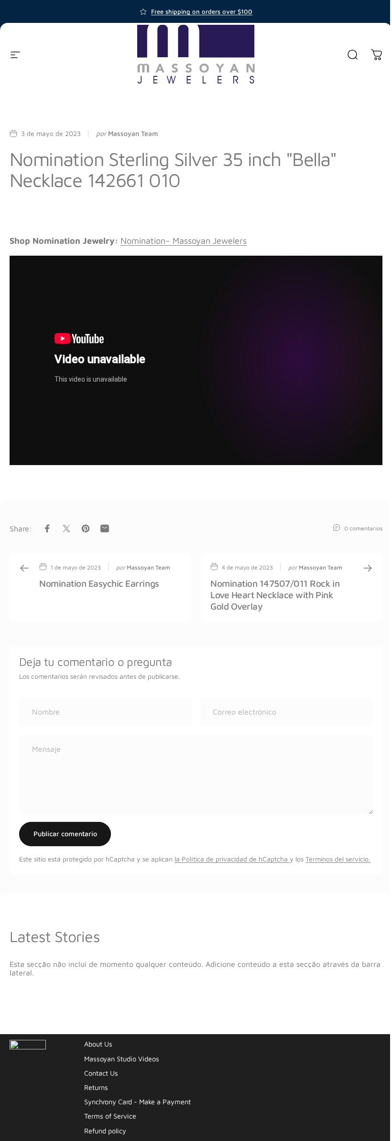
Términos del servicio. (337, 859)
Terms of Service (110, 1116)
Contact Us (101, 1073)
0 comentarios (363, 528)
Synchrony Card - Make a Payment (137, 1102)
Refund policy (105, 1131)
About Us (98, 1044)
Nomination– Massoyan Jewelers (183, 241)
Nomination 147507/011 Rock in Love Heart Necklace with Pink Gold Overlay (274, 595)
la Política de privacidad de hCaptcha (232, 859)
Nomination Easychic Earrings (99, 583)
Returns (96, 1087)
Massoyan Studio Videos (121, 1059)
